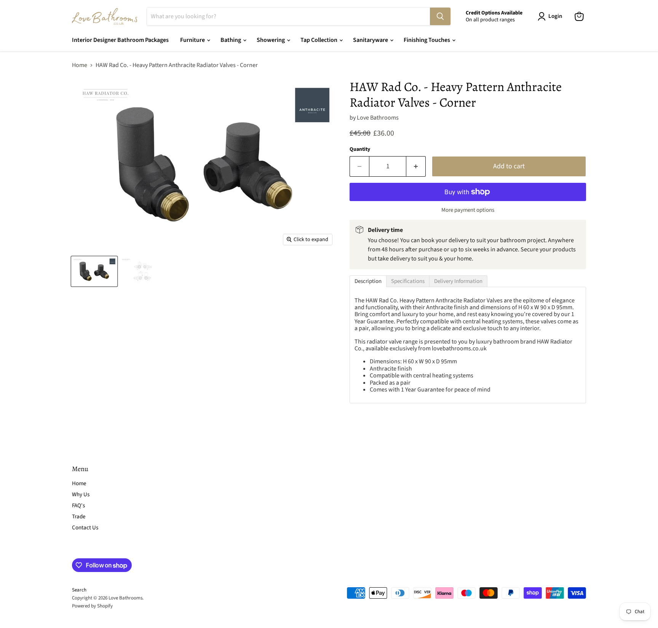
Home (79, 65)
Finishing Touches (427, 40)
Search (79, 589)
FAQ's (78, 506)
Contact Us (85, 528)
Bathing (231, 40)
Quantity (360, 149)
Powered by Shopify (92, 605)
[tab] (368, 281)
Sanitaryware (371, 40)
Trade (78, 517)
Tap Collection (319, 40)
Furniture (193, 40)
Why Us (80, 495)
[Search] (440, 16)
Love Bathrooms (378, 117)
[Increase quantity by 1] (416, 166)
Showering (271, 40)
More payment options (467, 210)
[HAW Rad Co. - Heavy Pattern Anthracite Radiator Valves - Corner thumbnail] (94, 271)
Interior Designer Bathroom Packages (120, 40)
